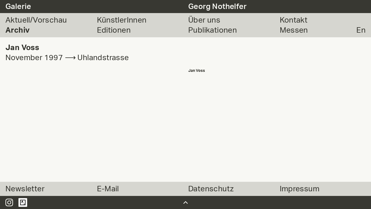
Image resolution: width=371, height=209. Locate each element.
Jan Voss (196, 71)
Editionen (114, 30)
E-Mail (108, 189)
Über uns (204, 20)
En (361, 30)
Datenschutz (211, 189)
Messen (294, 30)
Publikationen (212, 30)
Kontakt (294, 20)
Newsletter (25, 189)
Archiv (17, 30)
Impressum (300, 189)
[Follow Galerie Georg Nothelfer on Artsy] (22, 202)
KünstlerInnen (122, 20)
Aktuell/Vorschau (36, 20)
